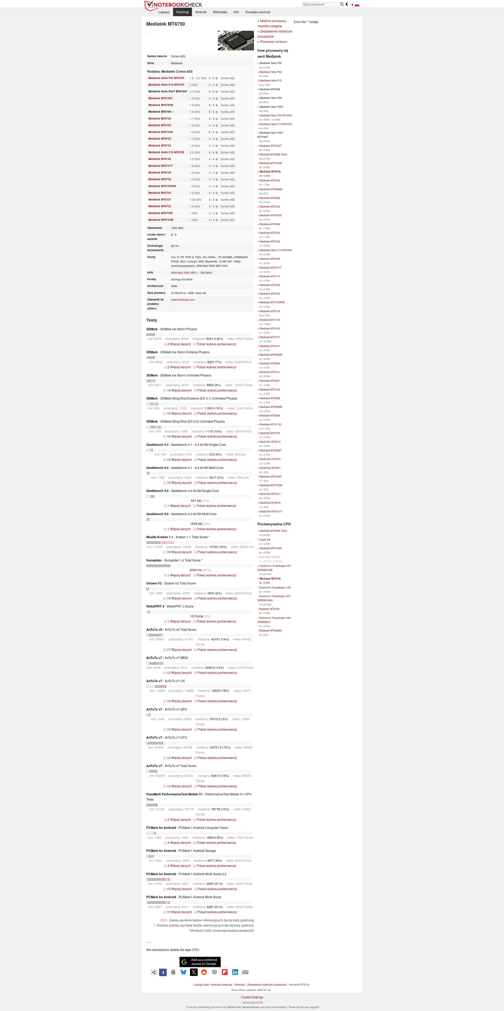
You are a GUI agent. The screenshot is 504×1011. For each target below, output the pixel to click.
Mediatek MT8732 (159, 206)
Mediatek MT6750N (160, 105)
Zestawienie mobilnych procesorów (266, 984)
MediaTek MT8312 (270, 441)
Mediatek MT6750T (160, 98)
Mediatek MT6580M (271, 407)
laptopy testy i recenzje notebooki (213, 984)
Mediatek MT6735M (160, 220)
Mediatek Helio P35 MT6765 (166, 78)
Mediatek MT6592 (270, 224)
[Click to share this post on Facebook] (163, 972)
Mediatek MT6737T (160, 166)
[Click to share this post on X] (193, 972)
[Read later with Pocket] (214, 972)
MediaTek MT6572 (270, 459)
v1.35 (148, 942)
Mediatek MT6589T (271, 450)
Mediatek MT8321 (270, 380)
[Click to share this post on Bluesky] (183, 972)
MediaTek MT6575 (270, 503)
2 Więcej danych (178, 344)
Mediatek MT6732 (159, 145)
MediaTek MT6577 (270, 468)
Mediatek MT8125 (270, 389)
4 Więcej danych (178, 842)
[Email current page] (245, 972)
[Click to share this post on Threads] (173, 972)
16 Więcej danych (178, 413)
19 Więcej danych (178, 390)
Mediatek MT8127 (270, 346)
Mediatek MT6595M (271, 189)
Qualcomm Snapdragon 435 (275, 587)
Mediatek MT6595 (270, 198)
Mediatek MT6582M (271, 354)
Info (236, 12)
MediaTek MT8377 (270, 494)
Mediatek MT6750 (270, 171)
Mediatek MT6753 (159, 125)
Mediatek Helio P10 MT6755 (166, 84)
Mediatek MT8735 (159, 179)
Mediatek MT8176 (270, 311)
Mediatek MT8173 (270, 276)
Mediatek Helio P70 (271, 80)
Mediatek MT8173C (271, 424)
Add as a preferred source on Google (204, 961)
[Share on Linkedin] (235, 972)
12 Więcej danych (178, 672)
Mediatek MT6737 (159, 199)
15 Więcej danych (178, 912)
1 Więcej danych (178, 505)
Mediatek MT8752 (159, 138)
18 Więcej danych (178, 459)
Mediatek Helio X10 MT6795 (166, 152)
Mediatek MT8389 (270, 415)
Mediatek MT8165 (159, 159)
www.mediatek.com (183, 299)
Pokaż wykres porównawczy (215, 344)
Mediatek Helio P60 (271, 72)
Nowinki (201, 12)
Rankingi (182, 12)
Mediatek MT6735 (159, 193)
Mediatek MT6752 (159, 118)
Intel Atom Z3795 (269, 557)
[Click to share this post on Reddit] (204, 972)
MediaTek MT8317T (271, 511)
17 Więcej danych (178, 649)
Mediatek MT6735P (160, 213)
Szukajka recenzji (257, 12)
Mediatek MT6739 (159, 172)
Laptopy (164, 12)
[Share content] (153, 972)
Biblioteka (220, 12)
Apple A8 (265, 539)
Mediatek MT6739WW (162, 186)
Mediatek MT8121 (270, 372)
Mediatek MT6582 (270, 363)
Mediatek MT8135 (270, 320)
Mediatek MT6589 (270, 398)
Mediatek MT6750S (160, 132)
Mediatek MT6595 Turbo (273, 154)
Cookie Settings (252, 997)
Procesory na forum (273, 41)
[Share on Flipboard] (224, 972)
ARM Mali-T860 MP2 (183, 273)
